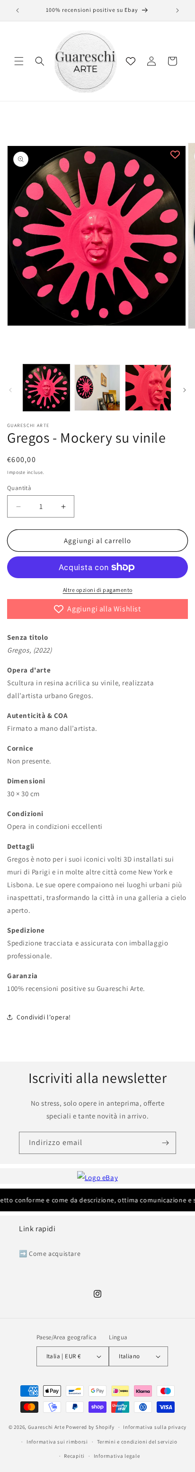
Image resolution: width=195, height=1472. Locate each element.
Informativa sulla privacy (154, 1427)
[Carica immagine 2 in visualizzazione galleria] (97, 387)
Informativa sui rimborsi (57, 1441)
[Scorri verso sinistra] (10, 390)
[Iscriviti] (165, 1143)
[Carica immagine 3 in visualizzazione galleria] (148, 387)
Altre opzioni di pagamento (98, 589)
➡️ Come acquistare (49, 1253)
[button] (19, 61)
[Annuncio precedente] (17, 10)
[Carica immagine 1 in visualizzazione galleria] (46, 387)
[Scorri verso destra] (184, 390)
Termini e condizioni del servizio (137, 1441)
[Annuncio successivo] (177, 10)
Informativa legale (117, 1456)
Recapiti (74, 1456)
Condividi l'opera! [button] (44, 1017)
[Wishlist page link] (130, 61)
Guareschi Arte (46, 1427)
